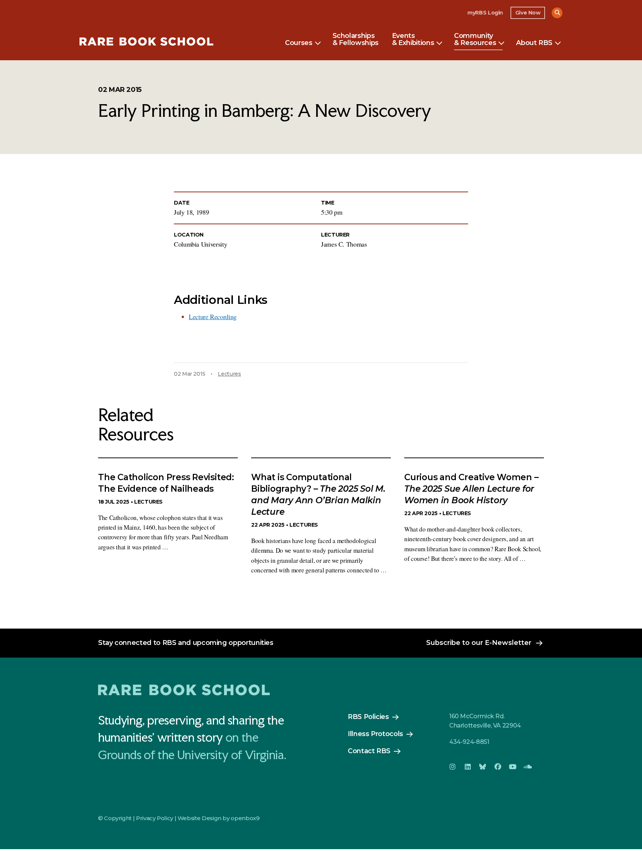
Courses (298, 43)
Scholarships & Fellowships (356, 39)
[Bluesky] (482, 767)
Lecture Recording (213, 316)
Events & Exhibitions (413, 39)
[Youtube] (512, 767)
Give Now (528, 12)
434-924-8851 (469, 741)
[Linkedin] (467, 767)
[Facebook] (497, 767)
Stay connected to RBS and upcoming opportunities (185, 643)
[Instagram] (452, 767)
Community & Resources (475, 39)
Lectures (229, 373)
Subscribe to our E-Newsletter (478, 643)
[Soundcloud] (527, 767)
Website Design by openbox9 (219, 818)
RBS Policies (368, 717)
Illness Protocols (375, 734)
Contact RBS (369, 751)
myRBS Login (485, 12)
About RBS (534, 43)
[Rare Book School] (146, 42)
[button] (557, 12)
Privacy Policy (154, 818)
